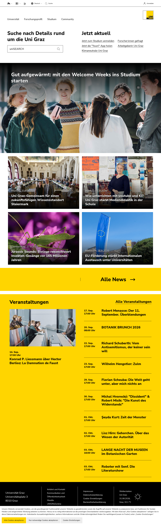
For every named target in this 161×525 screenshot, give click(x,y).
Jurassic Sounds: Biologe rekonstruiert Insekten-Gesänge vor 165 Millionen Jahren (41, 255)
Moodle (50, 500)
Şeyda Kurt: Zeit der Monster (124, 417)
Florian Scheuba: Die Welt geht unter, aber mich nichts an (126, 382)
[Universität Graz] (148, 15)
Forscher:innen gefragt (130, 41)
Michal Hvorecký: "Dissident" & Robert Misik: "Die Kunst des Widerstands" (126, 400)
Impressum (88, 491)
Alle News (113, 279)
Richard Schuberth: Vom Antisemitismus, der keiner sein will (126, 347)
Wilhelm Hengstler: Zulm (121, 364)
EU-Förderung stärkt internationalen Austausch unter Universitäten (113, 258)
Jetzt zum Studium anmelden (98, 41)
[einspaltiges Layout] (25, 3)
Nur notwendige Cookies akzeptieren (43, 520)
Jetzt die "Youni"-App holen (97, 46)
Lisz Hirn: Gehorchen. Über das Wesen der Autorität (125, 435)
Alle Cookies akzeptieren (14, 520)
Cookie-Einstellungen (92, 498)
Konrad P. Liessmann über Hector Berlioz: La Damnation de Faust (35, 361)
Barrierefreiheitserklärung (94, 502)
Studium (51, 19)
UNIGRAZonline (54, 504)
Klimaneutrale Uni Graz (95, 50)
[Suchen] (58, 49)
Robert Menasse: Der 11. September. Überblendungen (124, 312)
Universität (13, 19)
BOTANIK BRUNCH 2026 (121, 327)
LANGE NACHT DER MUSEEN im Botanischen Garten (125, 452)
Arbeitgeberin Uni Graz (130, 46)
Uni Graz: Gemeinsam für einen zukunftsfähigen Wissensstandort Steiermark (37, 200)
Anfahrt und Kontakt (56, 489)
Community (67, 19)
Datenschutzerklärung (93, 495)
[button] (9, 3)
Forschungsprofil (33, 19)
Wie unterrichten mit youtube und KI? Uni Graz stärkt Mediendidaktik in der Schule (114, 200)
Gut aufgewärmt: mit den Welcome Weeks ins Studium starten (75, 77)
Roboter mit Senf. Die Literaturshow (118, 468)
